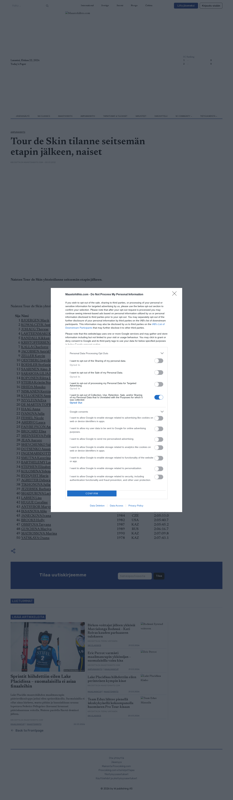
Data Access (116, 505)
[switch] (158, 360)
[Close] (175, 294)
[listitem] (116, 353)
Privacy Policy (135, 505)
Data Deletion (97, 505)
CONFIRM (92, 493)
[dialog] (116, 400)
